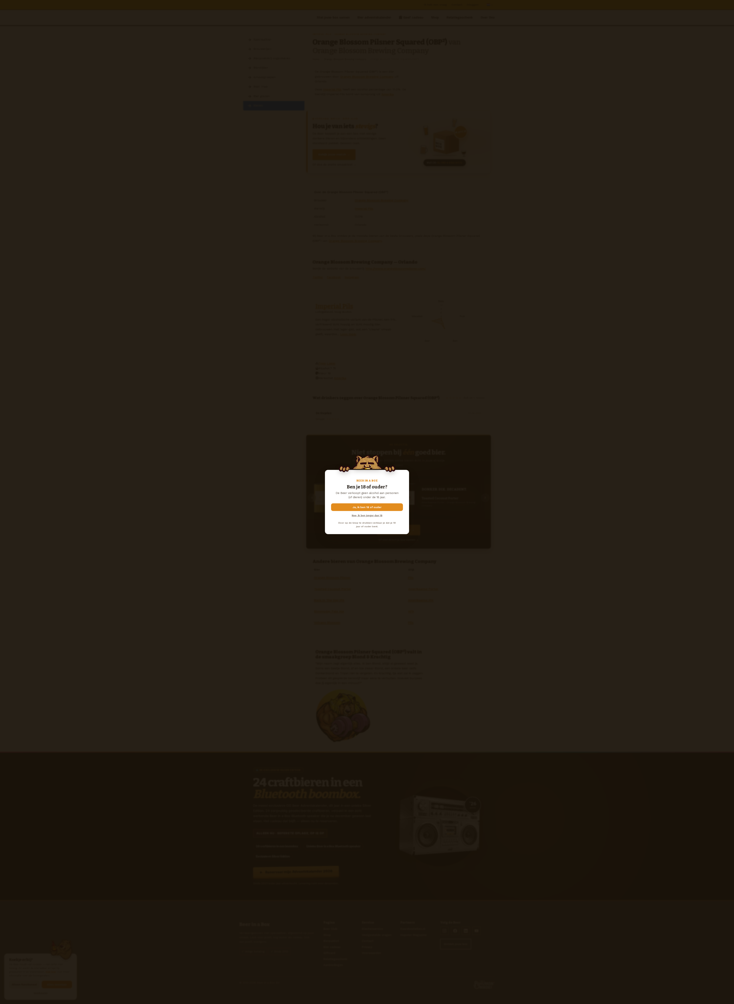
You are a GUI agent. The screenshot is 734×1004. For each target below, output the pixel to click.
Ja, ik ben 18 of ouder (367, 507)
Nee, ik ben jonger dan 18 (367, 515)
